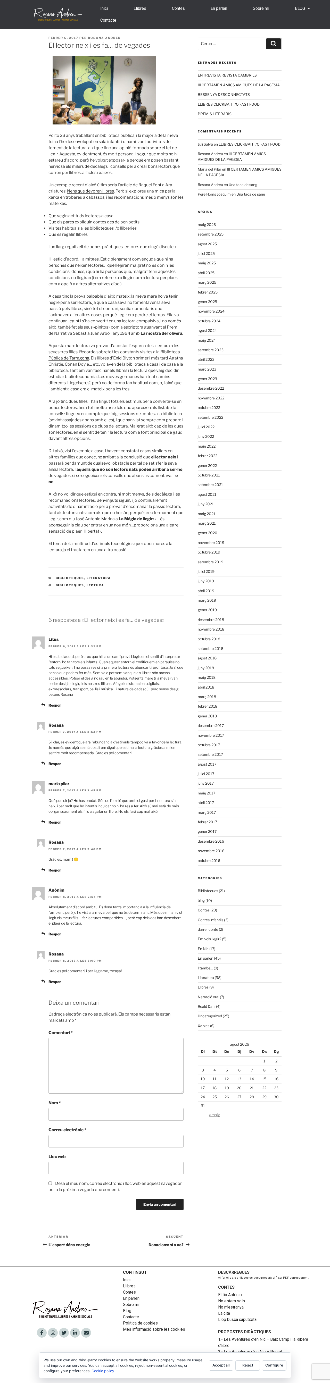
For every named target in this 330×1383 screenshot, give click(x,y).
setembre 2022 (210, 417)
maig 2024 (207, 340)
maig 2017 (206, 793)
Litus (53, 639)
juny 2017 (206, 783)
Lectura (95, 585)
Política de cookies (140, 1323)
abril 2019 (206, 591)
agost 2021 (207, 494)
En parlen (219, 8)
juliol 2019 (206, 571)
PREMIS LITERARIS (215, 114)
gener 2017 (207, 831)
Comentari (60, 1032)
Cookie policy (103, 1371)
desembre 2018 (211, 619)
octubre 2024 (209, 321)
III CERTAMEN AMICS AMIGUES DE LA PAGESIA (239, 85)
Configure (274, 1365)
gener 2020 (207, 533)
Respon (54, 705)
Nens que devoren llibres (90, 191)
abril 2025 (206, 273)
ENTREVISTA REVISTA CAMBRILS (227, 75)
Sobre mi (261, 8)
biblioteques (70, 585)
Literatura (99, 578)
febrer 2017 (207, 822)
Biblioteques (70, 578)
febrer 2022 (207, 456)
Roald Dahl (206, 1006)
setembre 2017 (210, 754)
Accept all (221, 1365)
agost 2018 (207, 658)
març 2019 (207, 600)
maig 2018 (207, 677)
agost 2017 (207, 764)
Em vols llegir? (209, 939)
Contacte (108, 20)
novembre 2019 (211, 542)
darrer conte (208, 929)
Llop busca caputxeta (237, 1319)
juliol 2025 (206, 253)
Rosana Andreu (104, 38)
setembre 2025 (211, 234)
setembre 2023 (211, 350)
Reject (247, 1365)
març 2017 (207, 812)
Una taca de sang (243, 184)
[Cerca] (273, 43)
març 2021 (207, 523)
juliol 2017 (206, 774)
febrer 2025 (208, 292)
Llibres (140, 8)
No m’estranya (231, 1307)
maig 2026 (207, 224)
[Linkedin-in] (75, 1333)
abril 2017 (206, 802)
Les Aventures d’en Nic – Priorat (253, 1351)
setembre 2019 (210, 562)
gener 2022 (207, 465)
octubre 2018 (209, 639)
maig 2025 (207, 263)
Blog (127, 1310)
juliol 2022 (206, 427)
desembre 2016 (211, 841)
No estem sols (231, 1300)
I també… (205, 968)
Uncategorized (210, 1016)
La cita (224, 1313)
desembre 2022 (211, 388)
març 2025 (207, 282)
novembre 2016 (211, 851)
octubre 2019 (209, 552)
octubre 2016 (209, 860)
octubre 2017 (209, 745)
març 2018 (207, 696)
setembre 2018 (210, 648)
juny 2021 (206, 504)
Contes (178, 8)
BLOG (300, 8)
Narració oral (208, 997)
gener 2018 (207, 716)
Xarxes (203, 1026)
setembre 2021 (210, 484)
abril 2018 (206, 687)
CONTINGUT (135, 1272)
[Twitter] (64, 1333)
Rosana (56, 725)
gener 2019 (207, 610)
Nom (54, 1102)
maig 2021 (206, 514)
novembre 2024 (211, 311)
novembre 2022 (211, 398)
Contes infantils (210, 920)
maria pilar (58, 783)
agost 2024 (207, 330)
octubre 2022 (209, 407)
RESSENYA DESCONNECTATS (224, 94)
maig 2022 (207, 446)
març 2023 (207, 369)
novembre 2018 (211, 629)
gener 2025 (207, 301)
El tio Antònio (230, 1294)
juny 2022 (206, 436)
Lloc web (57, 1156)
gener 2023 (207, 378)
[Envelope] (86, 1333)
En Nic (203, 948)
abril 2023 (206, 359)
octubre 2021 (209, 475)
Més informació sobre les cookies (154, 1329)
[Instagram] (53, 1333)
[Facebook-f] (42, 1333)
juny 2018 (206, 668)
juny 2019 (206, 581)
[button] (302, 8)
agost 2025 (207, 244)
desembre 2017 (211, 725)
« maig (214, 1114)
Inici (104, 8)
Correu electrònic (67, 1129)
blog (201, 900)
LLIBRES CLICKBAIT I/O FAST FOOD (229, 104)
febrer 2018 (207, 706)
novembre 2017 (211, 735)
